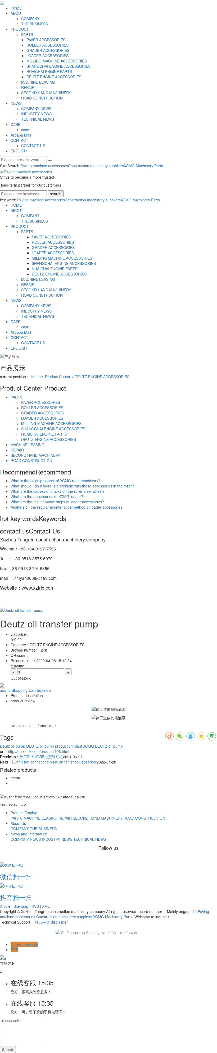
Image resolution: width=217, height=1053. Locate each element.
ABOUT (17, 13)
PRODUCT (20, 29)
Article (5, 906)
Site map (20, 906)
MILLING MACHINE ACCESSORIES (56, 61)
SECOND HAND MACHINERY (46, 92)
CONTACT (19, 140)
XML (46, 906)
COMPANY (30, 18)
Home (36, 376)
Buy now (44, 690)
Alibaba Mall (21, 135)
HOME (16, 8)
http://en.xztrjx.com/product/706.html (38, 751)
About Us (18, 823)
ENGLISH (19, 150)
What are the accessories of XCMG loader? (47, 496)
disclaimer (59, 922)
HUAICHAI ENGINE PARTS (49, 71)
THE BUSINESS (34, 23)
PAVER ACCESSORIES (45, 39)
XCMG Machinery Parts (143, 165)
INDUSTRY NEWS (36, 113)
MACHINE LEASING (38, 82)
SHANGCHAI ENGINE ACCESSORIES (58, 66)
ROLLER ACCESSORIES (47, 45)
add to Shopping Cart (18, 690)
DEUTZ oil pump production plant (53, 746)
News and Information (29, 834)
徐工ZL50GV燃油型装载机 (41, 756)
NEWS (16, 103)
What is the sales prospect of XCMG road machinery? (55, 480)
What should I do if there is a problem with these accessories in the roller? (72, 486)
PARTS (27, 34)
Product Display (24, 812)
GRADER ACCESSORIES (47, 50)
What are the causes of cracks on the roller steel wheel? (58, 491)
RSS (35, 906)
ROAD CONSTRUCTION (42, 98)
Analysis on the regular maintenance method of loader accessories (66, 507)
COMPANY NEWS (36, 108)
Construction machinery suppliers (96, 165)
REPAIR (27, 87)
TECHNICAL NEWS (37, 119)
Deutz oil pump (12, 746)
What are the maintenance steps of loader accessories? (57, 501)
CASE (15, 124)
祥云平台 (42, 922)
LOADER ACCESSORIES (47, 55)
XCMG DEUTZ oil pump (102, 746)
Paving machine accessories (44, 165)
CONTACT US (33, 145)
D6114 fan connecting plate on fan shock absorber (54, 762)
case (25, 129)
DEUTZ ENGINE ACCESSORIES (53, 76)
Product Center (57, 376)
